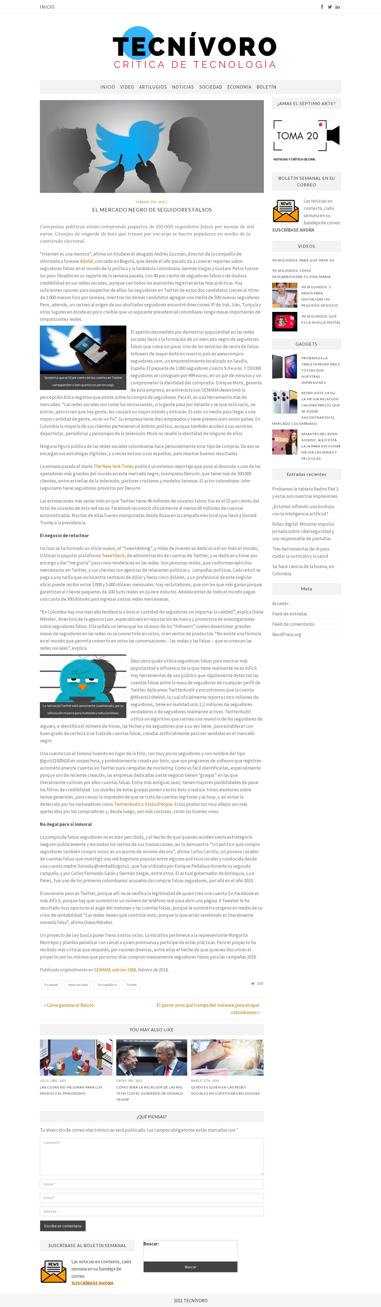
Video (127, 87)
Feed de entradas (289, 614)
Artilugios (153, 87)
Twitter (131, 985)
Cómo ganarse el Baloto (70, 1005)
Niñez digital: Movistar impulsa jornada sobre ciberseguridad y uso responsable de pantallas (303, 531)
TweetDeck (113, 555)
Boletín (267, 87)
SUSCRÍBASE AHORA (293, 230)
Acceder (280, 603)
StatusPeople (158, 804)
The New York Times (113, 466)
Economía (239, 87)
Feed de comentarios (293, 624)
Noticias (183, 87)
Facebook (51, 985)
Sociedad (210, 87)
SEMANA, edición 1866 (115, 970)
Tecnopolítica (107, 985)
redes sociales (78, 985)
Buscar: (151, 1244)
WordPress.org (286, 634)
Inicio (47, 7)
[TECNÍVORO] (195, 46)
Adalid (86, 261)
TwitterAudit (127, 804)
